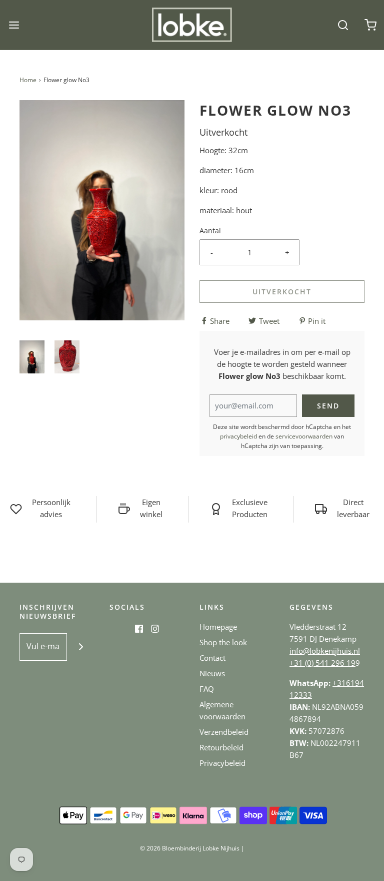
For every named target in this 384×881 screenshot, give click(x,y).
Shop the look (223, 642)
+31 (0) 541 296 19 (323, 663)
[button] (32, 357)
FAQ (207, 689)
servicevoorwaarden (304, 436)
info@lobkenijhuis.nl (325, 651)
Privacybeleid (223, 763)
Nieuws (212, 673)
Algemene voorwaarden (223, 710)
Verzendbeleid (224, 732)
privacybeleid (238, 436)
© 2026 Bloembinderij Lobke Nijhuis (190, 848)
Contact (213, 658)
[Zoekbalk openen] (342, 25)
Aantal (210, 230)
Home (28, 80)
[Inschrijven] (80, 647)
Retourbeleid (222, 747)
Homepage (218, 627)
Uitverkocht (282, 291)
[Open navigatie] (14, 25)
